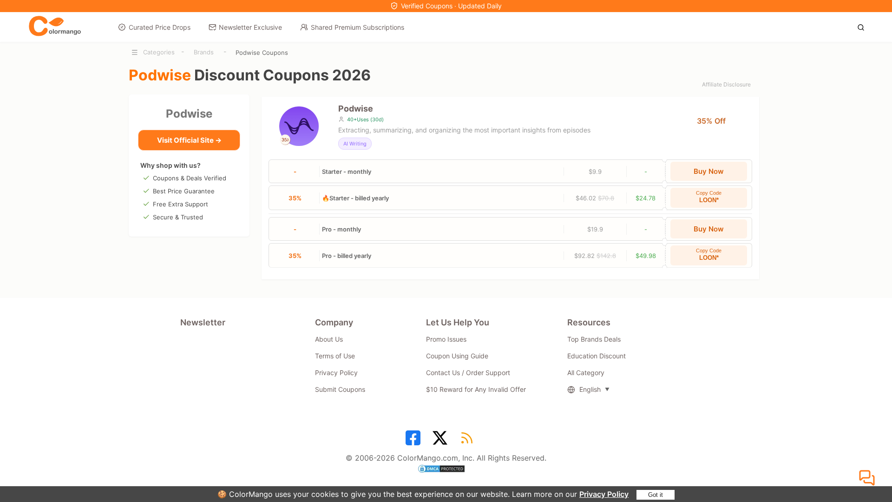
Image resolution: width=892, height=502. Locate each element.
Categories (159, 52)
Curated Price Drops (159, 27)
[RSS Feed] (468, 441)
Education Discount (596, 356)
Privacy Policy (604, 494)
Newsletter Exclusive (250, 27)
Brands (204, 52)
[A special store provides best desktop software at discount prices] (55, 26)
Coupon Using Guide (457, 356)
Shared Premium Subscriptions (357, 27)
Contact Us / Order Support (468, 372)
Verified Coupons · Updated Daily (451, 6)
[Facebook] (414, 441)
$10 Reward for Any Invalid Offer (476, 389)
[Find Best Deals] (863, 26)
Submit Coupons (340, 389)
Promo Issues (446, 339)
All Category (585, 372)
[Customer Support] (868, 478)
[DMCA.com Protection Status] (446, 470)
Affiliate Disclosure (726, 84)
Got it (655, 494)
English (590, 389)
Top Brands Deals (594, 339)
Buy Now (709, 171)
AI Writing (355, 143)
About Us (329, 339)
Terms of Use (335, 356)
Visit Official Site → (189, 140)
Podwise (189, 113)
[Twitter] (441, 441)
